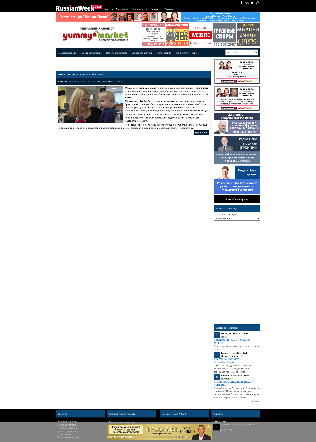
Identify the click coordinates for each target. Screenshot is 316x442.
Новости (108, 9)
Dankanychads (149, 34)
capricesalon (244, 34)
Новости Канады (67, 53)
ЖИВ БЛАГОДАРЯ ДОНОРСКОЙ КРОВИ (80, 74)
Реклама (168, 9)
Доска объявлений (91, 53)
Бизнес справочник (142, 53)
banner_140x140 (197, 34)
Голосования (164, 53)
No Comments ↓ (117, 81)
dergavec (173, 34)
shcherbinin (220, 34)
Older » (256, 401)
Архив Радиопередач (237, 199)
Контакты (156, 9)
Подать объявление (116, 53)
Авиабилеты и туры (186, 53)
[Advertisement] (237, 273)
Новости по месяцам (225, 214)
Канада (103, 81)
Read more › (201, 132)
